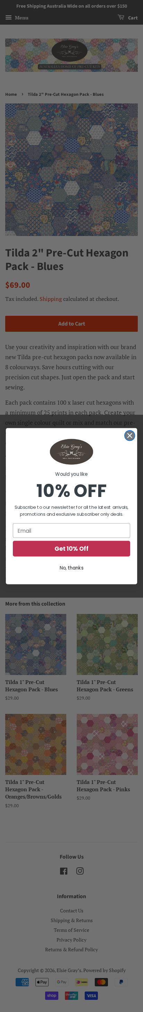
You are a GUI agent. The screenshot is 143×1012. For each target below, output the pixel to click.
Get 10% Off (71, 549)
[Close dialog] (130, 435)
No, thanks (72, 567)
